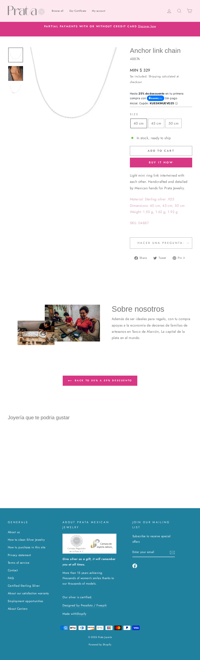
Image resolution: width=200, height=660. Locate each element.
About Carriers (17, 609)
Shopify (81, 614)
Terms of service (18, 563)
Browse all (57, 11)
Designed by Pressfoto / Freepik (84, 605)
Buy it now (161, 162)
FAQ (11, 578)
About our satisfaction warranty (28, 593)
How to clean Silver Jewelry (26, 540)
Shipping (155, 76)
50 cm (174, 123)
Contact (13, 570)
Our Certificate (77, 11)
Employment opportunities (25, 601)
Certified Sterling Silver (24, 586)
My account (98, 11)
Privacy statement (19, 555)
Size (134, 114)
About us (14, 532)
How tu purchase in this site (27, 547)
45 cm (156, 123)
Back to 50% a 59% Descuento (102, 380)
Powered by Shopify (100, 644)
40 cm (139, 123)
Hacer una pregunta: (161, 243)
